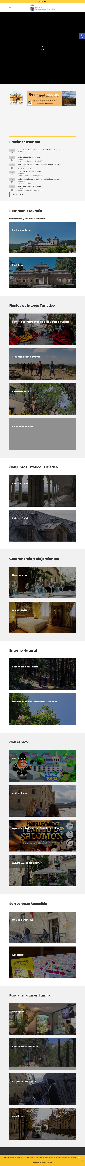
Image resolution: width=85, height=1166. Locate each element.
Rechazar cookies (46, 1163)
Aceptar (36, 1163)
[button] (82, 36)
